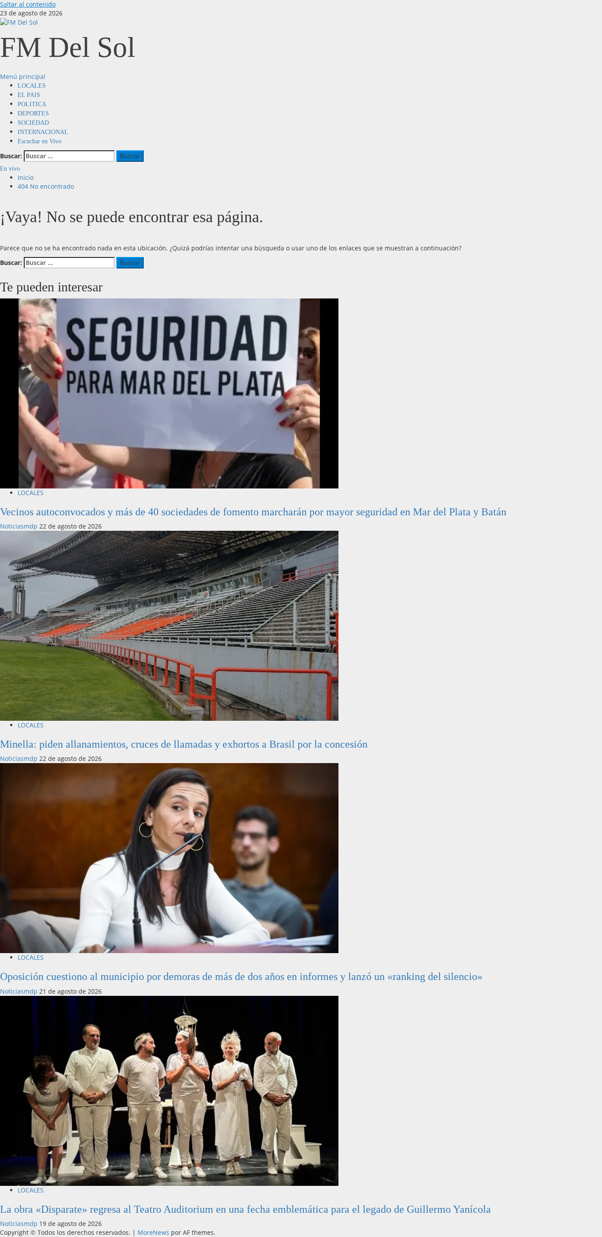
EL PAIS (29, 95)
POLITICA (32, 104)
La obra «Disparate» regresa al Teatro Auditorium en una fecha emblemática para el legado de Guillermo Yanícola (245, 1209)
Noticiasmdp (19, 526)
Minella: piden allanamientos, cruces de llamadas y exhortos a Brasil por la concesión (184, 744)
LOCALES (32, 85)
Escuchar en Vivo (39, 141)
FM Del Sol (67, 47)
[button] (22, 76)
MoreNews (153, 1232)
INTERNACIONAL (43, 132)
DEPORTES (33, 113)
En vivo (10, 168)
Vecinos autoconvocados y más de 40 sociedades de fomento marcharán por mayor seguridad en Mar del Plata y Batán (253, 512)
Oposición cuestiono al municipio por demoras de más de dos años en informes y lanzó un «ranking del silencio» (241, 976)
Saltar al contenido (28, 4)
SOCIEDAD (33, 122)
